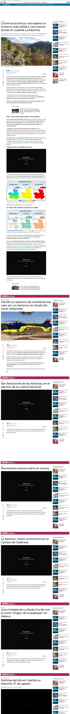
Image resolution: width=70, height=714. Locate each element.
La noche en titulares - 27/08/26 (63, 63)
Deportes (43, 4)
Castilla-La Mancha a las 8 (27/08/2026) (64, 45)
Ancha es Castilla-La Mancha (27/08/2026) (63, 32)
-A (45, 74)
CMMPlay (26, 2)
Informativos (31, 4)
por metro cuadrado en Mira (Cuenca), (29, 141)
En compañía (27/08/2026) (61, 74)
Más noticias (50, 4)
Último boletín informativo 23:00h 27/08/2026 (62, 26)
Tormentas (9, 0)
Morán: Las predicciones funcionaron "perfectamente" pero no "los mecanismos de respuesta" (30, 288)
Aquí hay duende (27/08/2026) (62, 304)
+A (43, 74)
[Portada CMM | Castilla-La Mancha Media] (5, 2)
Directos (31, 2)
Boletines (37, 4)
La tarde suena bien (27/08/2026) (63, 80)
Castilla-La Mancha (21, 4)
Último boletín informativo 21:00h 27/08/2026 (62, 50)
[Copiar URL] (26, 161)
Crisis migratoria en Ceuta (16, 0)
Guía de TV (38, 2)
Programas (44, 2)
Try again (26, 163)
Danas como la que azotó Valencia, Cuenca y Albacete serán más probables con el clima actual (30, 111)
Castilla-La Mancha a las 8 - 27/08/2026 (64, 57)
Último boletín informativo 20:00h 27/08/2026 (62, 68)
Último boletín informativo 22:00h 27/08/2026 (62, 38)
